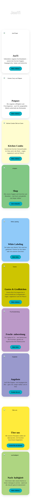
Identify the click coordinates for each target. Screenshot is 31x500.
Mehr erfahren (15, 68)
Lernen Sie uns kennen (15, 445)
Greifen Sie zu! (15, 392)
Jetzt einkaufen (15, 203)
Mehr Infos (15, 257)
